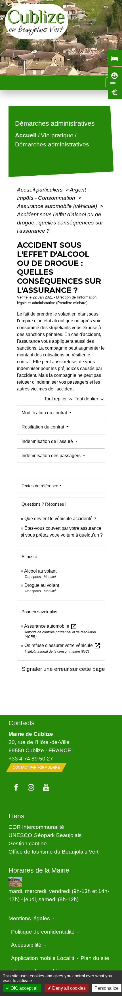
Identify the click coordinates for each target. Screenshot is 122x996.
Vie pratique (57, 135)
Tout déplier (90, 398)
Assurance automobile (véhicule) (57, 206)
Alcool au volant (40, 571)
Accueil (26, 135)
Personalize (106, 988)
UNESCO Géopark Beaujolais (45, 835)
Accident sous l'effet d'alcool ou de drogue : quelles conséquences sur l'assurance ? (60, 222)
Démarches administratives (52, 144)
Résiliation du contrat (43, 427)
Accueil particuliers (40, 189)
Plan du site (95, 958)
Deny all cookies (68, 988)
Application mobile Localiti (42, 958)
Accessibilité (26, 945)
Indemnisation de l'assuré (48, 441)
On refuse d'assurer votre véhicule (62, 645)
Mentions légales (29, 918)
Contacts (22, 723)
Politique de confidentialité (43, 931)
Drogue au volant (41, 585)
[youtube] (46, 787)
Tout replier (58, 398)
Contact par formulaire (36, 768)
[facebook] (16, 787)
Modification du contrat (45, 412)
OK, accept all (24, 988)
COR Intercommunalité (36, 827)
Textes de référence (40, 485)
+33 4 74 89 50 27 (31, 758)
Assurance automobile (50, 626)
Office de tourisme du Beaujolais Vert (53, 851)
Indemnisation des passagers (52, 455)
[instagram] (31, 787)
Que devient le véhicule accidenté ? (60, 518)
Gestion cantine (28, 843)
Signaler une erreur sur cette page (63, 669)
